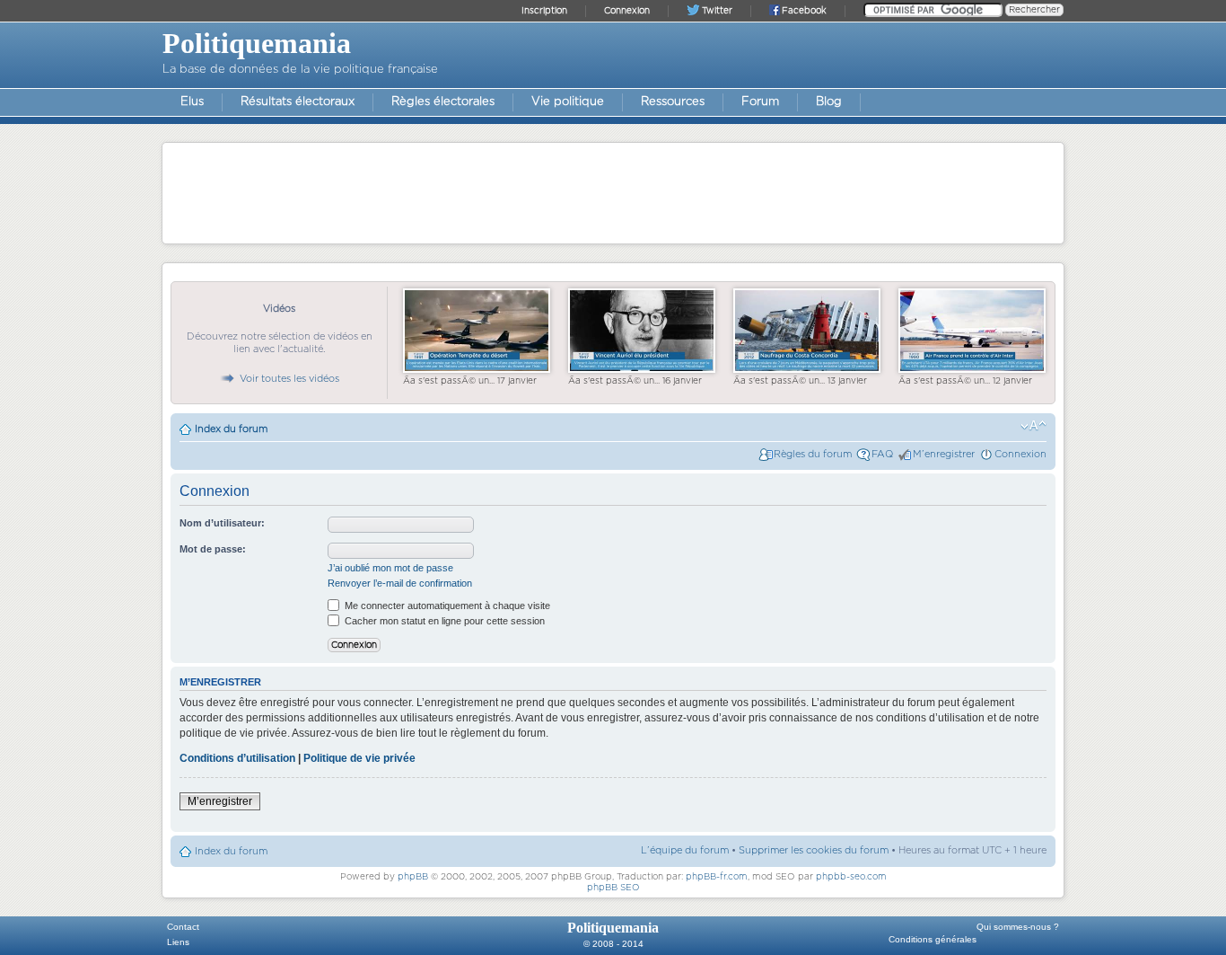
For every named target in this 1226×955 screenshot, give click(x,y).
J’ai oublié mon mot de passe (390, 567)
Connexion (1020, 454)
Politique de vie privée (359, 758)
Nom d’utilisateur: (222, 522)
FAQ (882, 454)
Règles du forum (813, 454)
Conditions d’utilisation (237, 758)
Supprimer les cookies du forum (814, 850)
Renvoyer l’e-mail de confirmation (400, 583)
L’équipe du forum (685, 850)
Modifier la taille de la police (1033, 426)
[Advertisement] (613, 192)
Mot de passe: (213, 549)
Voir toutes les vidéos (289, 379)
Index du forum (231, 429)
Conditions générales (932, 939)
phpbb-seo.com (851, 876)
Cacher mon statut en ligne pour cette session (443, 620)
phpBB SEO (613, 887)
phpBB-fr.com (717, 876)
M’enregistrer (944, 454)
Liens (178, 942)
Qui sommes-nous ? (1017, 927)
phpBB (413, 876)
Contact (183, 927)
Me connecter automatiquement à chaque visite (446, 605)
